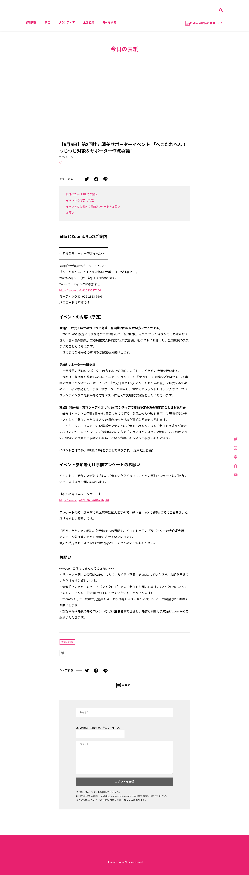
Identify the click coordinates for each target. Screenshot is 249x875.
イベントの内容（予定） (81, 200)
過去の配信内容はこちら (208, 23)
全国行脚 (88, 22)
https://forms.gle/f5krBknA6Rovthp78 (84, 500)
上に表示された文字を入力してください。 (98, 727)
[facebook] (235, 466)
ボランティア (66, 22)
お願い (70, 212)
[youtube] (235, 475)
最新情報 (31, 22)
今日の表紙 (68, 642)
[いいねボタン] (62, 653)
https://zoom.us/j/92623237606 (80, 290)
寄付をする (109, 22)
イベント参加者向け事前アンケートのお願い (93, 206)
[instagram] (235, 448)
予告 (47, 22)
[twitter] (235, 439)
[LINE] (235, 457)
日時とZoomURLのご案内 (82, 194)
